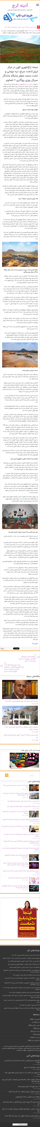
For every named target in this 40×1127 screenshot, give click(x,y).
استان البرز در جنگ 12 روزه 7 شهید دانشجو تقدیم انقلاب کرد (20, 27)
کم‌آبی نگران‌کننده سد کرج (32, 1067)
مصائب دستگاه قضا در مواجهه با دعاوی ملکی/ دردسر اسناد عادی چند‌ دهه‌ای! (21, 835)
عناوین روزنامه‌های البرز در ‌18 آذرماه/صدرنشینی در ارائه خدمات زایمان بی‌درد (21, 872)
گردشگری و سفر (35, 1040)
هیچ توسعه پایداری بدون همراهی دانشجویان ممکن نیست (16, 856)
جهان (38, 1028)
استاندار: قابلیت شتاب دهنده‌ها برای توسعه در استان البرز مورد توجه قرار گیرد (21, 1080)
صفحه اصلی (35, 31)
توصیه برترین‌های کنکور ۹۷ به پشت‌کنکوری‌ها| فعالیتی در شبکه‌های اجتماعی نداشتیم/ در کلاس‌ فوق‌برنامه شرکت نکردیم (14, 667)
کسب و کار (37, 1037)
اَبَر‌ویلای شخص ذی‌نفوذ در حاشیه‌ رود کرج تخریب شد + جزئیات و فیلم (15, 794)
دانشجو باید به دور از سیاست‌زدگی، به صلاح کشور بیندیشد (15, 812)
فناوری (38, 1034)
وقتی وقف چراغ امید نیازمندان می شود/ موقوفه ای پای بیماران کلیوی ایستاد (15, 887)
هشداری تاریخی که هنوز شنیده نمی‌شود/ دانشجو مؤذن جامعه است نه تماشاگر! (20, 849)
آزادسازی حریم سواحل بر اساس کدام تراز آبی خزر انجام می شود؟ (22, 1061)
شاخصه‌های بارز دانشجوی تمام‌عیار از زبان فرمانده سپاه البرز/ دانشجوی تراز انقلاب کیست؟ (21, 820)
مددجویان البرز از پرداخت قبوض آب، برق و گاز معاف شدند (22, 1116)
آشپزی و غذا (36, 1019)
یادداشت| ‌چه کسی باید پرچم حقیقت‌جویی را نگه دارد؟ (21, 701)
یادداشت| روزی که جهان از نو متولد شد (18, 878)
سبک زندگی (36, 1031)
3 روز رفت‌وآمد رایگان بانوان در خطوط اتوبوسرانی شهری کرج (23, 806)
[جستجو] (6, 775)
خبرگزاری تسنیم (29, 84)
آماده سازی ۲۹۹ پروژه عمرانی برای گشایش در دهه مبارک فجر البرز (21, 1103)
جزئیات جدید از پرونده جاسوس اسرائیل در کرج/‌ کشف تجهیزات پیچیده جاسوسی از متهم (15, 864)
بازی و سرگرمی (36, 1025)
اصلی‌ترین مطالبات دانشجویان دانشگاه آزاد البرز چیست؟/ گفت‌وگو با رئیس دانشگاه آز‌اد (21, 842)
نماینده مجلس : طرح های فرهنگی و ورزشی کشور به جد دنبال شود (21, 1110)
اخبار (29, 31)
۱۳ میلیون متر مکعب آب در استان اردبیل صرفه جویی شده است (22, 1073)
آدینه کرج (20, 5)
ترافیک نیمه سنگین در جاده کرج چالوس (28, 1097)
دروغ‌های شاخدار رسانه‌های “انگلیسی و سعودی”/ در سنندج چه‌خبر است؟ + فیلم (27, 658)
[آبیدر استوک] (20, 17)
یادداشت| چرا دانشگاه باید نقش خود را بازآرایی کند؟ (14, 826)
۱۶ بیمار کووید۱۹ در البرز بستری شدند (29, 1086)
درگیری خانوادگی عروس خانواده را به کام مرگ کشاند (24, 1091)
